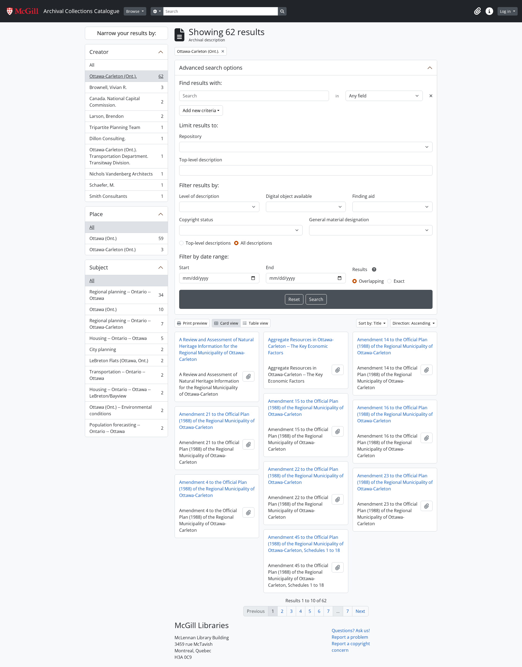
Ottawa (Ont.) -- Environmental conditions (126, 410)
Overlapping (371, 281)
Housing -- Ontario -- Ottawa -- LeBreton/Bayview (126, 392)
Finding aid (363, 196)
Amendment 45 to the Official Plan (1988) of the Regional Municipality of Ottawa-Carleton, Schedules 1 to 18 (305, 543)
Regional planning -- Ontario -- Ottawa (126, 295)
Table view (258, 323)
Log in (506, 11)
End (270, 268)
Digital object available (289, 196)
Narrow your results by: (126, 33)
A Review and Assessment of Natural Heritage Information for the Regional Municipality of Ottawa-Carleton (216, 349)
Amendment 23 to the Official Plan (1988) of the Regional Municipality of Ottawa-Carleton (395, 482)
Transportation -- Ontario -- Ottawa (126, 375)
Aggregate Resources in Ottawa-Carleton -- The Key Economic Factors (301, 346)
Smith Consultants (126, 197)
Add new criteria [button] (199, 110)
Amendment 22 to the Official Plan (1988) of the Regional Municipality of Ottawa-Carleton (305, 475)
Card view (228, 323)
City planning (126, 350)
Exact (399, 281)
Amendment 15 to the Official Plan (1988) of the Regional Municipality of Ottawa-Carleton (305, 407)
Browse (133, 11)
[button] (477, 11)
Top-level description (200, 160)
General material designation (339, 220)
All (91, 65)
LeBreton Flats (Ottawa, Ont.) (126, 362)
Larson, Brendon (126, 117)
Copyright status (196, 220)
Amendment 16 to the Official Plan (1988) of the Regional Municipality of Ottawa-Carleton (395, 414)
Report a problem (350, 637)
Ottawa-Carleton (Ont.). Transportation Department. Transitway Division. (126, 156)
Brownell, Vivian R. (126, 88)
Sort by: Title (371, 323)
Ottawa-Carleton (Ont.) (126, 251)
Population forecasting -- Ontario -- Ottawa (126, 428)
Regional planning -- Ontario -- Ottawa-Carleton (126, 324)
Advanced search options (211, 67)
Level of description (199, 196)
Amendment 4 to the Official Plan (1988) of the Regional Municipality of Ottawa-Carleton (216, 488)
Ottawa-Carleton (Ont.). (126, 77)
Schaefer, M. (126, 186)
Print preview (194, 323)
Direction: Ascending (412, 323)
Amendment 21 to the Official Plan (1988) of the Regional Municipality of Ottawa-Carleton (216, 420)
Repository (190, 136)
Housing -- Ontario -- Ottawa (126, 339)
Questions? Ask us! (351, 631)
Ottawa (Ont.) (126, 239)
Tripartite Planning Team (126, 128)
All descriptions (256, 243)
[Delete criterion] (431, 96)
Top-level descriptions (208, 243)
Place (96, 214)
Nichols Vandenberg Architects (126, 175)
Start (184, 268)
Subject (98, 267)
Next (360, 611)
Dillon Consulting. (126, 140)
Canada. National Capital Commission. (126, 102)
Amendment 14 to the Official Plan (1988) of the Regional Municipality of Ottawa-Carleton (395, 346)
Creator (98, 52)
